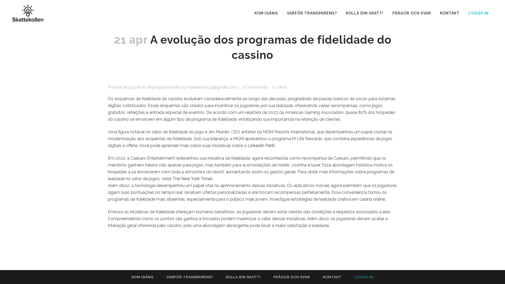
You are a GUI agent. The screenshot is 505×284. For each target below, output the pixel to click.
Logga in (478, 13)
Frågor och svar (292, 277)
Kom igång (143, 277)
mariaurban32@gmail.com (211, 87)
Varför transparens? (189, 277)
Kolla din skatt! (243, 277)
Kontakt (332, 277)
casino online (372, 199)
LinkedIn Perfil (262, 145)
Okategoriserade (163, 87)
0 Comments (255, 87)
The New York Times (193, 178)
